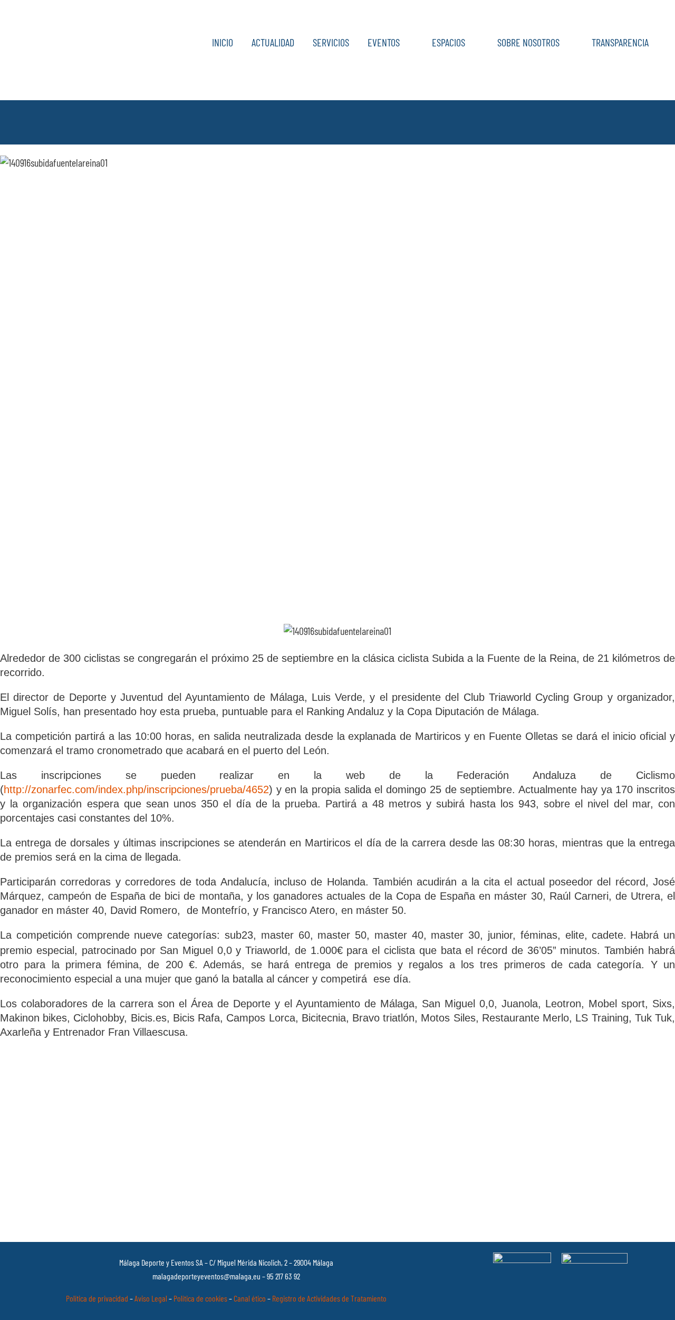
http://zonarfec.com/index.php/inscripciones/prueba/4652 (136, 789)
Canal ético (250, 1298)
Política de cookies (200, 1298)
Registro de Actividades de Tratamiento (329, 1298)
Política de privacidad (97, 1298)
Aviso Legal (150, 1298)
